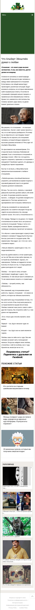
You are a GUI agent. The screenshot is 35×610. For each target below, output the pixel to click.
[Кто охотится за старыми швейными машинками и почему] (17, 375)
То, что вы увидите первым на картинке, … (17, 585)
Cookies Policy (23, 608)
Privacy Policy (13, 608)
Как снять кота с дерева (11, 536)
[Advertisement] (17, 35)
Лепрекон (12, 597)
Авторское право (17, 602)
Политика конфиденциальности (17, 600)
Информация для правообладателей (17, 605)
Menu (4, 15)
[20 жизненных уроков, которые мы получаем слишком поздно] (17, 438)
